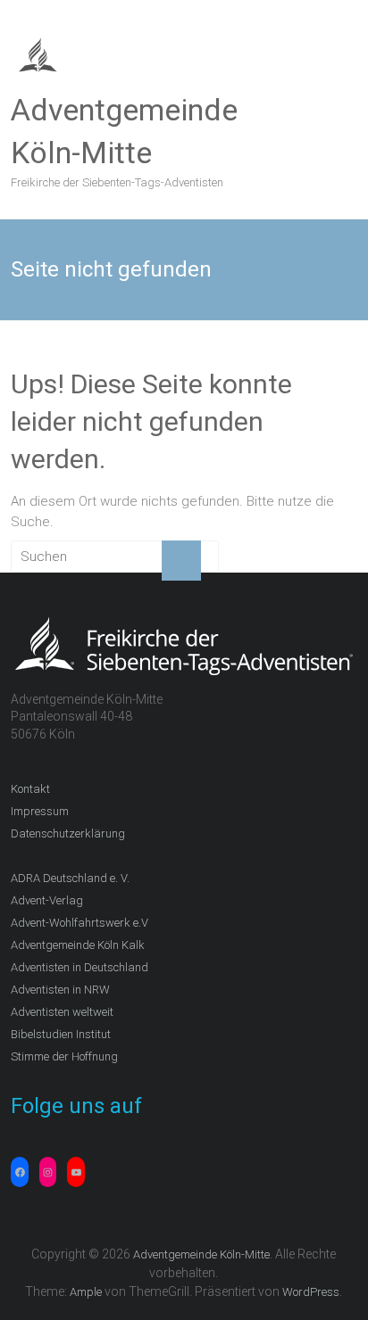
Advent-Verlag (47, 900)
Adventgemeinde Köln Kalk (78, 945)
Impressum (40, 811)
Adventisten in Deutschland (79, 967)
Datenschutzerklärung (68, 833)
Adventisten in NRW (60, 989)
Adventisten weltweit (62, 1012)
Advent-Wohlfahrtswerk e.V (79, 922)
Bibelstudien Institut (61, 1034)
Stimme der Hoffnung (64, 1056)
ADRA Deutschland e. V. (70, 878)
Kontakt (30, 789)
